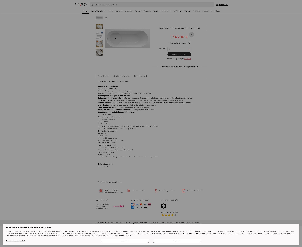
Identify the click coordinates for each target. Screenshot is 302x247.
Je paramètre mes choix (15, 241)
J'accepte (125, 241)
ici (130, 236)
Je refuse (177, 241)
